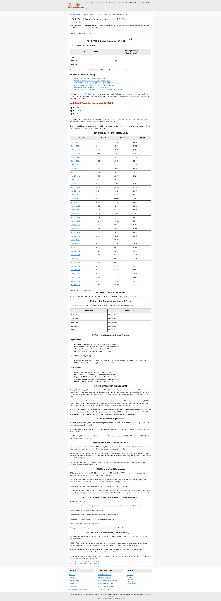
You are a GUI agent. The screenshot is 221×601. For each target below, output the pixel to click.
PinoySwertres (75, 14)
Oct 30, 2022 (75, 157)
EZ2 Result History (134, 296)
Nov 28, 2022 (75, 266)
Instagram (130, 579)
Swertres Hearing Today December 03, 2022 (90, 78)
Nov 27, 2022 (75, 262)
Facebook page (140, 536)
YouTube (73, 539)
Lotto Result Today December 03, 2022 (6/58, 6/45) (92, 81)
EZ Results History (89, 94)
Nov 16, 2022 (75, 221)
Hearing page (145, 94)
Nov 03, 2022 (75, 172)
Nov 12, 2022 (75, 206)
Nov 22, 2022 (75, 243)
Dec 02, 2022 (75, 281)
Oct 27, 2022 (75, 146)
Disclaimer (72, 586)
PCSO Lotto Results (104, 575)
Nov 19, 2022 (75, 232)
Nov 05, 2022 (75, 180)
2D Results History (104, 578)
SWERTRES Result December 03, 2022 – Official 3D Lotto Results (97, 83)
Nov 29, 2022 (75, 270)
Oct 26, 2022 (75, 142)
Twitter (129, 577)
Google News (131, 584)
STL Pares (128, 119)
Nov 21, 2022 (75, 240)
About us (72, 575)
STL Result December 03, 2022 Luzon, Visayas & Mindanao (95, 85)
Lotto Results (113, 3)
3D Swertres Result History (107, 581)
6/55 (143, 3)
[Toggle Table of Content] (89, 33)
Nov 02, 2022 (75, 168)
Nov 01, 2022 (75, 165)
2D (120, 3)
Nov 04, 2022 (75, 176)
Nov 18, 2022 (75, 228)
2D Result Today (87, 14)
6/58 (147, 3)
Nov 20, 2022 (75, 236)
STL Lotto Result (140, 96)
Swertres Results (102, 3)
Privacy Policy (74, 581)
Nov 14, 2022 (75, 213)
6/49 (139, 3)
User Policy (73, 578)
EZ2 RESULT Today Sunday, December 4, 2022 (85, 563)
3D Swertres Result (126, 96)
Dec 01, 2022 (75, 277)
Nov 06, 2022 (75, 183)
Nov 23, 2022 (75, 247)
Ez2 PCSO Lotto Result (83, 290)
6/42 (130, 3)
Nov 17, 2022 (75, 225)
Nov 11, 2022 (75, 202)
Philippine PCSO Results (82, 128)
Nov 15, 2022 (75, 217)
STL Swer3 (136, 119)
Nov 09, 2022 (75, 195)
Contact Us (73, 584)
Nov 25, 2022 (75, 255)
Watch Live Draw (103, 589)
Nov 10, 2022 (75, 198)
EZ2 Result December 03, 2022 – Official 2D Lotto (91, 87)
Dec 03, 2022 (75, 285)
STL (86, 8)
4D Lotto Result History (106, 584)
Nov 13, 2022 (75, 210)
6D (126, 3)
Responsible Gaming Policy (78, 589)
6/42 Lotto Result (92, 121)
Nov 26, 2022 (75, 258)
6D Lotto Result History (106, 586)
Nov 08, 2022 (75, 191)
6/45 (134, 3)
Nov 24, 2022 (75, 251)
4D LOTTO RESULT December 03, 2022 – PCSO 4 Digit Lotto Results (98, 89)
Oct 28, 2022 (75, 150)
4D (123, 3)
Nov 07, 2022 (75, 187)
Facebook (130, 575)
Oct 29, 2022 (75, 153)
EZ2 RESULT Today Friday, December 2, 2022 (85, 561)
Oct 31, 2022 (75, 161)
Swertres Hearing (90, 3)
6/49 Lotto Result (107, 121)
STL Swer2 (145, 119)
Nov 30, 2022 (75, 274)
